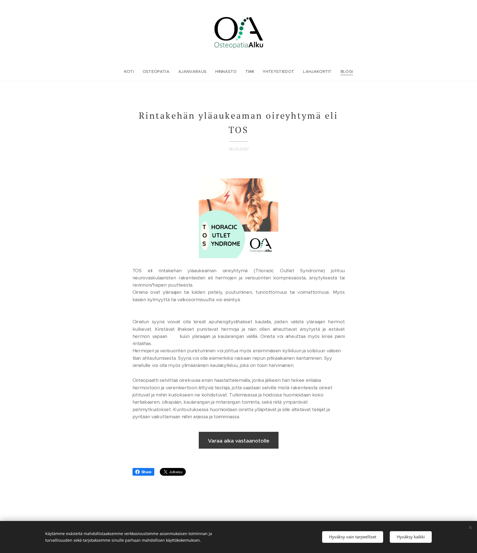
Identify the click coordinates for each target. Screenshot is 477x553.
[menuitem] (131, 71)
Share (146, 472)
